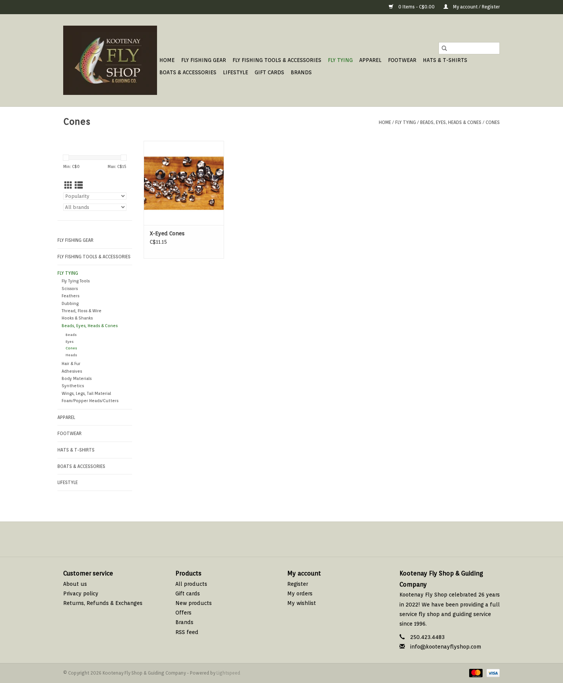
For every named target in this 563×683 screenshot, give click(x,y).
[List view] (79, 185)
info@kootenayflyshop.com (445, 647)
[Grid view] (68, 185)
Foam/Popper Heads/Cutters (90, 400)
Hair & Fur (71, 363)
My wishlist (301, 603)
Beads (71, 335)
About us (75, 584)
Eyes (69, 341)
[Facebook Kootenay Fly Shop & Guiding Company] (274, 539)
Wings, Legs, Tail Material (86, 393)
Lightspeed (228, 673)
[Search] (444, 48)
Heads (71, 355)
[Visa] (492, 673)
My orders (300, 593)
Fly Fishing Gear (203, 60)
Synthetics (73, 385)
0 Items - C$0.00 (416, 7)
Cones (493, 122)
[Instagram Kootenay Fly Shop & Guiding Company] (288, 539)
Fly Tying (340, 60)
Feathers (70, 295)
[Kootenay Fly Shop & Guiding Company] (110, 60)
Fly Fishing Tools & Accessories (276, 60)
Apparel (370, 60)
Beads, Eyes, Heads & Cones (450, 122)
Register (297, 584)
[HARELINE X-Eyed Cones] (184, 183)
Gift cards (269, 72)
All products (191, 584)
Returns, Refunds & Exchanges (102, 603)
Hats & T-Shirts (445, 60)
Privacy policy (80, 593)
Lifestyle (235, 72)
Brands (301, 72)
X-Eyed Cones (167, 233)
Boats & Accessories (187, 72)
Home (167, 60)
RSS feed (186, 632)
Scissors (70, 288)
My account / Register (476, 7)
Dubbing (70, 303)
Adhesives (72, 371)
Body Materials (77, 378)
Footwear (402, 60)
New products (193, 603)
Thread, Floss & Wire (81, 310)
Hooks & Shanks (77, 318)
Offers (183, 613)
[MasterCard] (475, 673)
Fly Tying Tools (76, 281)
